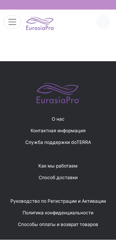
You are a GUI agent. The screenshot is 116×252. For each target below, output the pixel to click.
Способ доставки (58, 177)
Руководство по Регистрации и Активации (58, 201)
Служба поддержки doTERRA (58, 142)
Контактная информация (58, 130)
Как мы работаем (58, 166)
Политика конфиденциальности (58, 213)
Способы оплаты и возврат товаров (58, 224)
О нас (58, 119)
